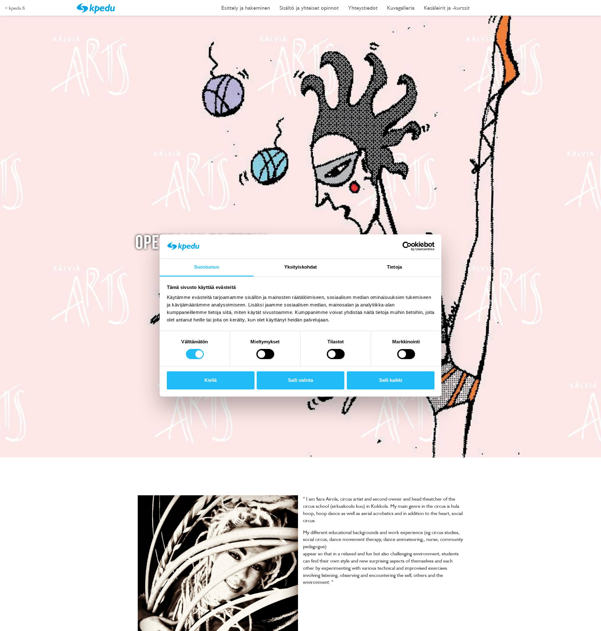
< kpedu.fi (15, 8)
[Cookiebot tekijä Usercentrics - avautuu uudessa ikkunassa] (407, 246)
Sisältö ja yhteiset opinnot (309, 7)
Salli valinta (300, 380)
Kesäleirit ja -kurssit (447, 7)
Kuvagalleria (400, 7)
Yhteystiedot (363, 7)
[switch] (265, 354)
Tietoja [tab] (394, 267)
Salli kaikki (390, 380)
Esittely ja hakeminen (245, 7)
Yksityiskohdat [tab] (300, 267)
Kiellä (210, 380)
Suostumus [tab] (206, 267)
